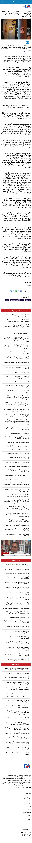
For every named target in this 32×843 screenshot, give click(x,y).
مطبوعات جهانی (27, 803)
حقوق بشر (28, 809)
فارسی (12, 2)
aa (24, 42)
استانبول (28, 300)
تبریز (7, 300)
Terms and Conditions (24, 832)
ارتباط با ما (28, 824)
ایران (29, 815)
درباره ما (29, 826)
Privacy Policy (27, 829)
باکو (22, 300)
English (4, 2)
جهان (29, 800)
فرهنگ (29, 806)
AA (27, 42)
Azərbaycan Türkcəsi (24, 2)
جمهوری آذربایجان (26, 812)
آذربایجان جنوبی (15, 300)
